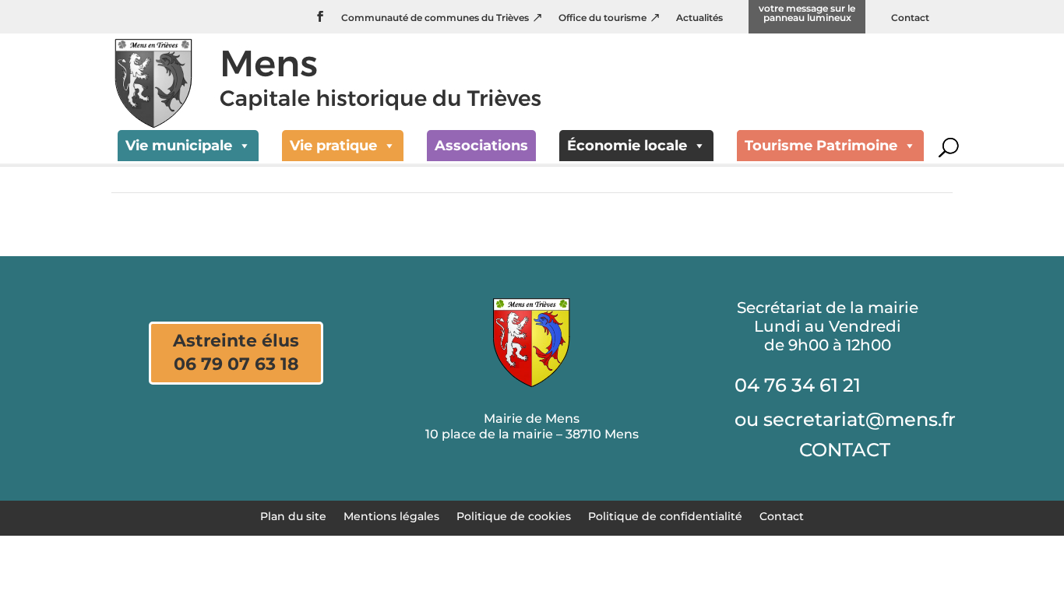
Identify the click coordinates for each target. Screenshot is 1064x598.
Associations (481, 145)
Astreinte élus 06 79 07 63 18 (236, 352)
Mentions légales (391, 515)
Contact (910, 18)
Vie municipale (178, 145)
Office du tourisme (602, 18)
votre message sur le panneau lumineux (807, 13)
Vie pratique (333, 145)
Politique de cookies (513, 515)
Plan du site (293, 515)
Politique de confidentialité (665, 515)
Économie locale (627, 145)
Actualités (699, 18)
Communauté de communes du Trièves (435, 18)
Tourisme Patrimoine (821, 145)
